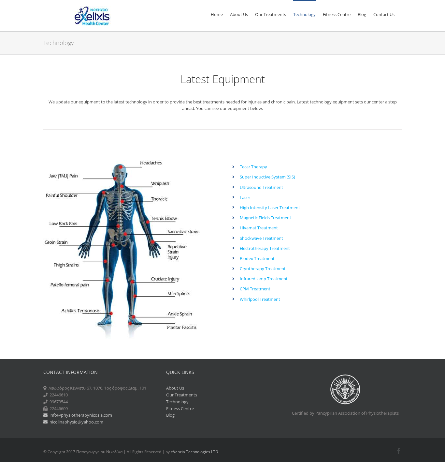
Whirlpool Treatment (260, 299)
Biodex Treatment (257, 258)
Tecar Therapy (253, 167)
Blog (170, 415)
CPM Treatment (255, 289)
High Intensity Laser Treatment (270, 207)
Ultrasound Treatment (261, 187)
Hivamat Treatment (259, 228)
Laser (245, 197)
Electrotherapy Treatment (265, 248)
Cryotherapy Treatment (263, 268)
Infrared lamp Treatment (264, 279)
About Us (175, 388)
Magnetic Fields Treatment (265, 218)
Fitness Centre (180, 408)
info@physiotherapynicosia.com (80, 415)
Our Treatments (181, 395)
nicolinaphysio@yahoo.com (75, 422)
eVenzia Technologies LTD (194, 451)
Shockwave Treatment (261, 238)
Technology (177, 402)
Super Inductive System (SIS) (267, 177)
